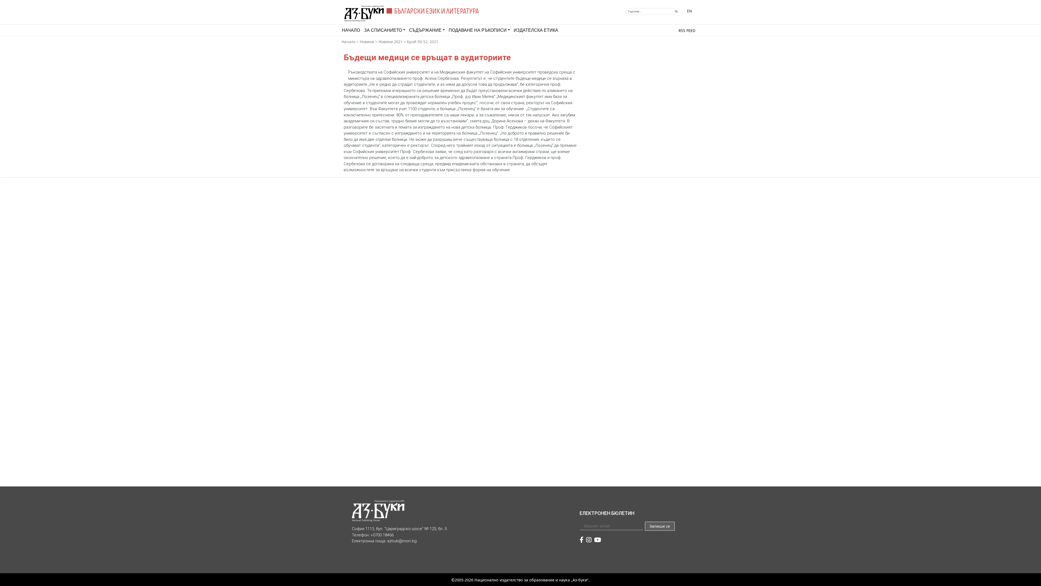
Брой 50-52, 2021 (422, 41)
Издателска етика (536, 30)
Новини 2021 (390, 41)
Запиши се (660, 526)
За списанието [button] (383, 30)
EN (689, 11)
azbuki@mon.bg (402, 541)
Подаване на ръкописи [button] (478, 30)
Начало (351, 30)
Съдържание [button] (425, 30)
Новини (367, 41)
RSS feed (687, 30)
